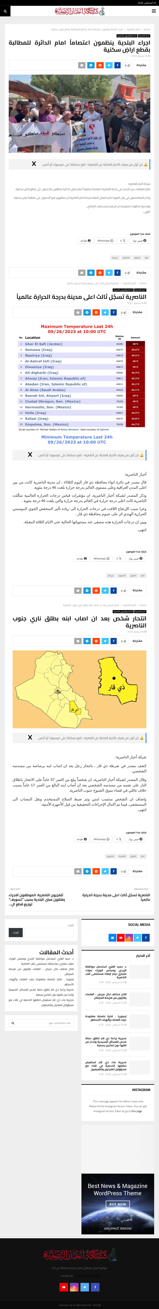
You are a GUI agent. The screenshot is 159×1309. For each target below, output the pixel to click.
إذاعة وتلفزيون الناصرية (127, 35)
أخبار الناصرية (144, 35)
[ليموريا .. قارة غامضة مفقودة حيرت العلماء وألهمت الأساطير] (139, 1021)
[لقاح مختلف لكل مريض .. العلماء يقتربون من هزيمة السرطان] (139, 999)
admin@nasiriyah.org (86, 1275)
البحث (71, 925)
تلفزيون (122, 575)
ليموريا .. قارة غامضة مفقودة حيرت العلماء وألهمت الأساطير (105, 1018)
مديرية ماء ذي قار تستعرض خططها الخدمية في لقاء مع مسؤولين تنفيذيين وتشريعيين (105, 1066)
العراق (137, 257)
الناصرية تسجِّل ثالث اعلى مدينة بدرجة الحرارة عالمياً (116, 897)
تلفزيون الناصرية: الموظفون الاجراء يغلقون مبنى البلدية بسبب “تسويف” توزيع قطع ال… (37, 900)
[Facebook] (95, 1287)
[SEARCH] (13, 1023)
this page (136, 1111)
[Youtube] (64, 1287)
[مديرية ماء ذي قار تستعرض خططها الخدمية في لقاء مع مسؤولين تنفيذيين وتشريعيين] (139, 1067)
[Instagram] (74, 1287)
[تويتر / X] (33, 164)
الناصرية (126, 257)
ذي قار (115, 257)
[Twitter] (84, 1287)
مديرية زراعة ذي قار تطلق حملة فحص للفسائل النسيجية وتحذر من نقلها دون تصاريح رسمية (105, 1042)
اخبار (146, 257)
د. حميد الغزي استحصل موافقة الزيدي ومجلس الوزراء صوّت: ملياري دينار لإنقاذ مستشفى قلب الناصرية (105, 972)
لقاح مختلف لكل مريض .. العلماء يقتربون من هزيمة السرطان (105, 996)
